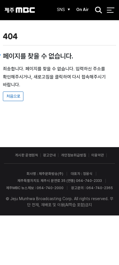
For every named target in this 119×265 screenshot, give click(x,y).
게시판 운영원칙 (26, 155)
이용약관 (97, 155)
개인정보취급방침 (73, 155)
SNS (61, 9)
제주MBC (20, 10)
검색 (96, 10)
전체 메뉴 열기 (110, 10)
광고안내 (49, 155)
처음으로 (13, 96)
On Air (82, 9)
